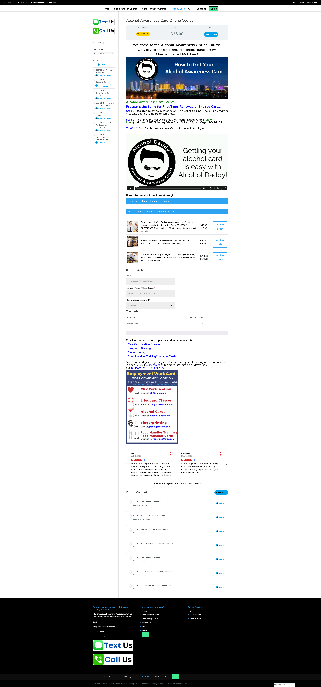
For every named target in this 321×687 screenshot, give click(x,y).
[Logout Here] (98, 43)
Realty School (311, 2)
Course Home (97, 61)
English (100, 53)
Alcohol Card (177, 9)
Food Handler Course (125, 9)
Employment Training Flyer (148, 368)
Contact (201, 9)
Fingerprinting (137, 352)
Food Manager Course (153, 9)
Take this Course (211, 34)
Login (213, 8)
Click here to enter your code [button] (160, 211)
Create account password (138, 300)
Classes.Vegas (154, 365)
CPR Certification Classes (144, 344)
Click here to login (159, 201)
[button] (226, 465)
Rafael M (135, 453)
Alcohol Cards (298, 2)
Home (105, 9)
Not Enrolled (143, 34)
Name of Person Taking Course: (140, 288)
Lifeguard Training (139, 348)
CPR (288, 2)
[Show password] (172, 305)
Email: (129, 275)
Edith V (184, 453)
